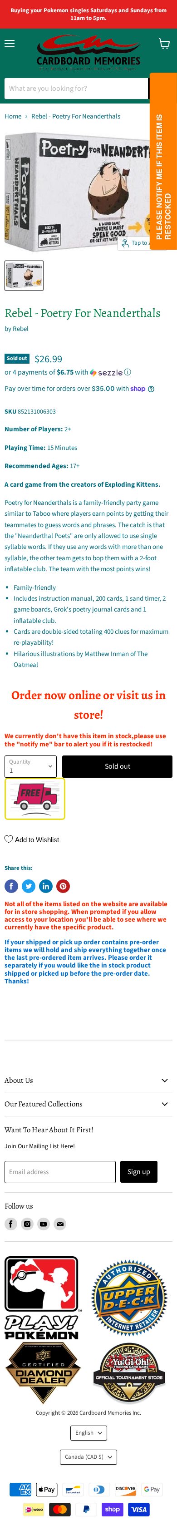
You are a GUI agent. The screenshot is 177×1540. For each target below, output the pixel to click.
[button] (88, 372)
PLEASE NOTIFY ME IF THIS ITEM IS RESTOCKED (163, 177)
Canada (84, 1457)
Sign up (139, 1172)
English (84, 1433)
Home (13, 116)
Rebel (21, 329)
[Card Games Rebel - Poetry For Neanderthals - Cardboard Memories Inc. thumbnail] (24, 275)
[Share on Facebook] (11, 886)
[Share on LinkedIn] (46, 886)
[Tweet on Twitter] (28, 886)
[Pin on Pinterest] (63, 886)
